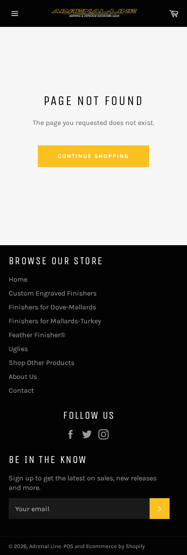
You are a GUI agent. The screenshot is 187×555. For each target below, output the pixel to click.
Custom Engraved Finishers (53, 293)
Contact (21, 390)
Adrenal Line (45, 546)
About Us (23, 376)
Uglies (18, 349)
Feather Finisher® (37, 335)
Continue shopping (93, 156)
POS (68, 546)
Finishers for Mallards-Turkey (55, 321)
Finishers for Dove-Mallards (52, 307)
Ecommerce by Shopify (115, 546)
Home (18, 279)
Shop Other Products (41, 362)
